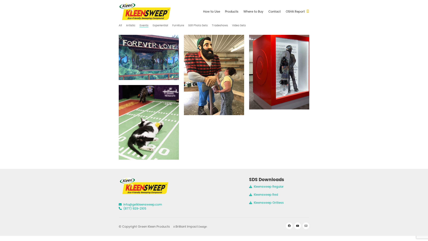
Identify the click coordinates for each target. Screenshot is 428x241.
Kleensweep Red (265, 195)
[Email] (306, 225)
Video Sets (239, 25)
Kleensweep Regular (268, 187)
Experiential (160, 25)
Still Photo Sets (198, 25)
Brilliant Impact (187, 227)
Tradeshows (220, 25)
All (120, 25)
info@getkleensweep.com (142, 205)
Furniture (178, 25)
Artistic (130, 25)
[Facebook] (289, 225)
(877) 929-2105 (134, 209)
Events (144, 25)
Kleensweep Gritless (268, 203)
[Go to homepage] (145, 12)
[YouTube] (297, 225)
